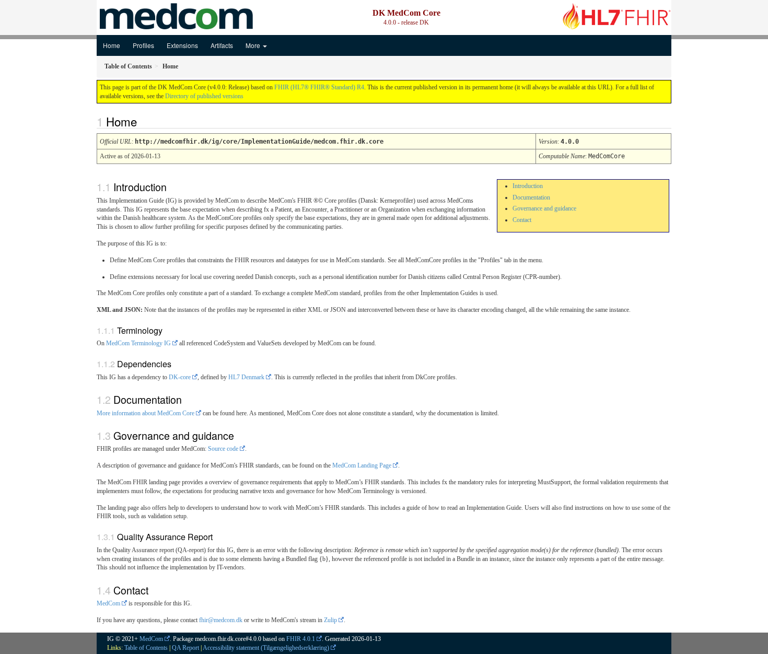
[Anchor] (142, 121)
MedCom (108, 603)
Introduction (528, 186)
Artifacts (222, 45)
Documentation (531, 197)
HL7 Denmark (246, 377)
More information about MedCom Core (145, 413)
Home (111, 45)
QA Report (185, 647)
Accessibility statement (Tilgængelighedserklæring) (266, 647)
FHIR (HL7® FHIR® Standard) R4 (319, 87)
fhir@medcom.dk (220, 620)
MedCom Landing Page (361, 465)
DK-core (180, 377)
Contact (522, 220)
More (254, 45)
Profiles (143, 45)
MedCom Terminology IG (138, 343)
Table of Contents (146, 647)
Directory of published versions (204, 96)
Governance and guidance (544, 208)
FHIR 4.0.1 (300, 639)
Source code (223, 448)
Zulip (330, 620)
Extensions (182, 45)
